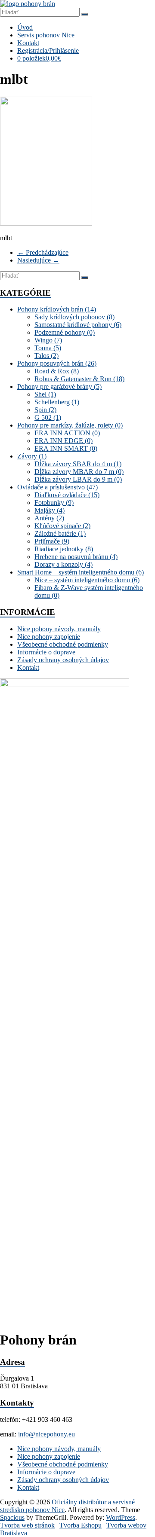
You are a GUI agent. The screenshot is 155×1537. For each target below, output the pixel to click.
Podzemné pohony (64, 332)
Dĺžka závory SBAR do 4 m (77, 464)
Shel (45, 394)
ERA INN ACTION (67, 433)
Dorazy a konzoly (63, 564)
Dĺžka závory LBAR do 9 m (78, 479)
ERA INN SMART (65, 448)
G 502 (47, 417)
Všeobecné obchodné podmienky (62, 644)
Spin (45, 409)
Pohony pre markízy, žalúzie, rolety (70, 425)
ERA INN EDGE (63, 440)
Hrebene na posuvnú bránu (76, 556)
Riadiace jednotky (63, 549)
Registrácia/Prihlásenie (48, 50)
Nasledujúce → (38, 260)
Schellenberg (56, 402)
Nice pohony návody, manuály (59, 629)
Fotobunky (54, 502)
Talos (46, 355)
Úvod (25, 27)
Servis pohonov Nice (45, 35)
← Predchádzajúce (42, 252)
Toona (47, 347)
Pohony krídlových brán (56, 309)
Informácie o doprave (46, 652)
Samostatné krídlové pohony (77, 324)
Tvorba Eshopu (80, 1525)
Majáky (49, 510)
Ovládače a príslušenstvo (57, 487)
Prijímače (51, 541)
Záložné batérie (60, 533)
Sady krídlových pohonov (74, 317)
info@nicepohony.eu (46, 1434)
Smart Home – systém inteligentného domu (80, 572)
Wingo (48, 340)
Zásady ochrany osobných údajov (63, 659)
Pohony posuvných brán (56, 363)
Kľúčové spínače (62, 525)
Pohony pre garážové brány (59, 386)
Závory (31, 456)
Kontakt (28, 42)
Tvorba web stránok (27, 1525)
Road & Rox (56, 371)
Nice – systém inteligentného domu (87, 580)
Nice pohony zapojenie (48, 636)
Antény (49, 518)
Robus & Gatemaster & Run (79, 378)
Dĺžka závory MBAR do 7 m (79, 471)
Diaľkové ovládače (66, 494)
